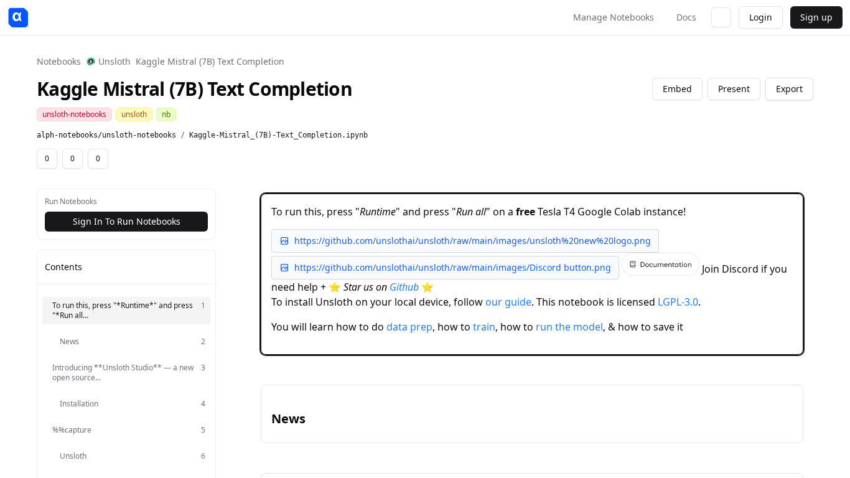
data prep (409, 327)
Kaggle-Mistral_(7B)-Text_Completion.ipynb (278, 135)
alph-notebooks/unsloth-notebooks (106, 135)
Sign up (816, 17)
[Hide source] (749, 205)
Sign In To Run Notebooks (126, 221)
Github (404, 287)
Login (760, 17)
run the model (569, 327)
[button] (532, 274)
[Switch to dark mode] (721, 17)
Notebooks (59, 61)
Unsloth (114, 61)
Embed (677, 89)
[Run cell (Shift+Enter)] (729, 205)
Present (734, 89)
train (484, 327)
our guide (508, 302)
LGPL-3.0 (678, 302)
